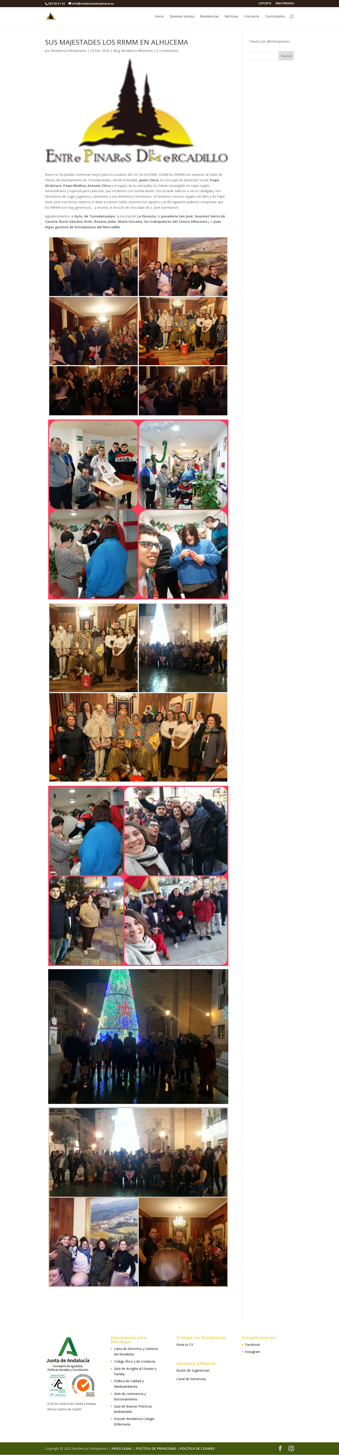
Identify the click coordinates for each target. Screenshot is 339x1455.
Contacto (251, 16)
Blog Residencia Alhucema (133, 50)
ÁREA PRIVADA (284, 3)
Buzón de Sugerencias (193, 1370)
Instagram (252, 1351)
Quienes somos (182, 16)
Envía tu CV (184, 1344)
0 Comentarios (167, 50)
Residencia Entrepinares (68, 50)
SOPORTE (265, 3)
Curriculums (275, 16)
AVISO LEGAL (121, 1448)
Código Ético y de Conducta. (135, 1361)
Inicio (159, 16)
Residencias (209, 16)
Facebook (252, 1344)
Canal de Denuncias (191, 1379)
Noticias (231, 16)
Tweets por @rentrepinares (269, 41)
